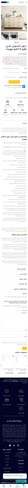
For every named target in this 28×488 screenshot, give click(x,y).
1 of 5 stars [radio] (20, 310)
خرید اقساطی (14, 113)
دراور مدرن (7, 98)
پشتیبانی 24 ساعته (21, 404)
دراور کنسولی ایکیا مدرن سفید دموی (8, 369)
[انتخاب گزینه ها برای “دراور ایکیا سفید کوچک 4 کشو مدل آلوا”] (16, 357)
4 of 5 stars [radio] (16, 310)
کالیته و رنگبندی (7, 468)
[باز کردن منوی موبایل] (26, 2)
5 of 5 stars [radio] (15, 310)
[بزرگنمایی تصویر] (24, 28)
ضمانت (7, 105)
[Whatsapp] (14, 445)
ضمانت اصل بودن (6, 395)
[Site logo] (5, 2)
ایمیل (25, 336)
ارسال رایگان (20, 105)
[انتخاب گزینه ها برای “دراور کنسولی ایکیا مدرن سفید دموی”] (3, 357)
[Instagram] (18, 445)
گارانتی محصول (21, 413)
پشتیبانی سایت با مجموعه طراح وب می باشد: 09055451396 (14, 482)
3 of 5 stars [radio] (18, 310)
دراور (22, 42)
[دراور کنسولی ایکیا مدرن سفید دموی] (7, 361)
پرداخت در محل (22, 113)
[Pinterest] (10, 445)
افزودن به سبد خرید (14, 82)
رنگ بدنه (25, 72)
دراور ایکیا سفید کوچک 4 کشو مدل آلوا (21, 369)
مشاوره (5, 112)
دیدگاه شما (24, 313)
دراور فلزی (16, 42)
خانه (26, 42)
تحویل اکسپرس (21, 395)
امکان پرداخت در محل (7, 404)
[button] (25, 18)
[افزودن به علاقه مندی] (16, 360)
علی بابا (21, 241)
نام (25, 330)
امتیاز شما (24, 310)
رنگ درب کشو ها (23, 77)
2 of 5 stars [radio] (19, 310)
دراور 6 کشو (18, 98)
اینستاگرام (21, 467)
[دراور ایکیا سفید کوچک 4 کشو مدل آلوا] (20, 361)
